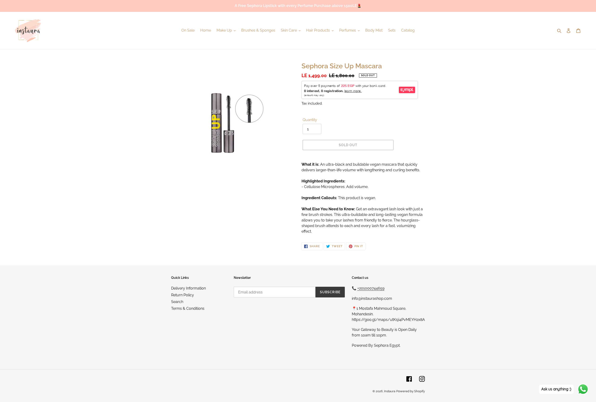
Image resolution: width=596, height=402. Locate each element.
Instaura (389, 391)
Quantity (310, 120)
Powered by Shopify (410, 391)
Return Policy (182, 295)
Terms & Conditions (187, 308)
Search (177, 302)
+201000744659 (370, 288)
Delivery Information (188, 288)
